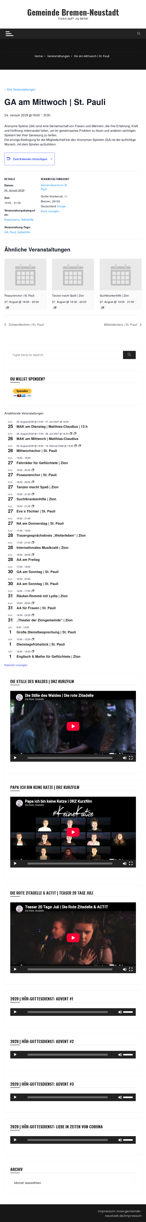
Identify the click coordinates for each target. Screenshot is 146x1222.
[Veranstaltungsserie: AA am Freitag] (33, 554)
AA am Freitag (28, 559)
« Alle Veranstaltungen (20, 89)
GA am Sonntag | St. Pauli (38, 571)
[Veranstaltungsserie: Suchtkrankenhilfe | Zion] (102, 307)
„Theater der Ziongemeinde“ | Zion (45, 620)
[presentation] (25, 274)
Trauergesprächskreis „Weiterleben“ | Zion (51, 535)
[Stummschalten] (125, 758)
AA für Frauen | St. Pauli (36, 607)
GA (6, 232)
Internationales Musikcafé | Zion (42, 547)
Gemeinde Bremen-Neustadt (73, 12)
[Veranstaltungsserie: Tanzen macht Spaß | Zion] (55, 307)
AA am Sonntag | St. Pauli (37, 583)
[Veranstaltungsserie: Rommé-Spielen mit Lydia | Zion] (33, 590)
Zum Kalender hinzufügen (30, 159)
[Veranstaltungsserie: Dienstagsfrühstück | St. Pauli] (33, 639)
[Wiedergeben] (15, 758)
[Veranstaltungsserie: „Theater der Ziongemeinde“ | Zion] (33, 615)
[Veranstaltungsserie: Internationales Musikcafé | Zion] (33, 542)
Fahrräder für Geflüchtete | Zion (42, 462)
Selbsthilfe (27, 219)
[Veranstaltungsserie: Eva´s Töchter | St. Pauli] (33, 506)
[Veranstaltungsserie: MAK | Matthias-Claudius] (71, 433)
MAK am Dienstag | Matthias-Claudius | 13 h (52, 426)
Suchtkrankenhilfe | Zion (114, 295)
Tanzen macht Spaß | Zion (68, 295)
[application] (73, 726)
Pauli (13, 232)
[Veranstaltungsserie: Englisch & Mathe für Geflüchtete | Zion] (33, 651)
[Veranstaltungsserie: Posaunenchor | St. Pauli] (7, 307)
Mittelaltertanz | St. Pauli (121, 324)
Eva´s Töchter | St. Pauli (36, 511)
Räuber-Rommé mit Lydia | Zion (42, 595)
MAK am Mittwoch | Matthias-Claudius (47, 438)
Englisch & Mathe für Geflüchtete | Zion (48, 656)
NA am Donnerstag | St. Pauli (40, 523)
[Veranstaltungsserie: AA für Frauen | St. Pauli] (33, 603)
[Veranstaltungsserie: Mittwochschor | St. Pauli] (75, 445)
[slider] (128, 1011)
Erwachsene (12, 219)
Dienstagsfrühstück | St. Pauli (41, 644)
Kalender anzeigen (16, 665)
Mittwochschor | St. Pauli (37, 450)
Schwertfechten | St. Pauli (26, 324)
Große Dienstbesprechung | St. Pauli (46, 632)
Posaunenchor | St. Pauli (19, 295)
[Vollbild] (131, 758)
